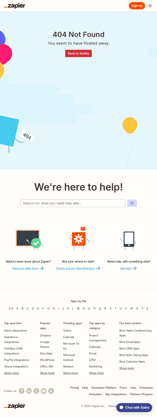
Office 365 (46, 366)
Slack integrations (15, 330)
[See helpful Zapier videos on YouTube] (44, 391)
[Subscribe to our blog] (51, 391)
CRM (92, 360)
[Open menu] (150, 5)
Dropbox (45, 335)
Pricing (74, 387)
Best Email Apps (129, 342)
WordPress (47, 360)
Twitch (67, 330)
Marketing (95, 366)
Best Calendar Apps (132, 361)
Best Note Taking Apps (133, 355)
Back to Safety (78, 53)
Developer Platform (103, 387)
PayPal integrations (16, 360)
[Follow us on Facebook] (22, 391)
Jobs (133, 387)
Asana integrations (16, 366)
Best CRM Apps (129, 348)
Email (92, 353)
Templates (95, 394)
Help (85, 387)
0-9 (11, 308)
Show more (11, 373)
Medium (68, 366)
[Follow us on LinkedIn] (29, 391)
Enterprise (146, 387)
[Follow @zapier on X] (36, 391)
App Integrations (116, 394)
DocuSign (46, 353)
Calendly (68, 337)
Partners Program (141, 394)
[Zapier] (14, 6)
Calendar (95, 346)
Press (123, 387)
